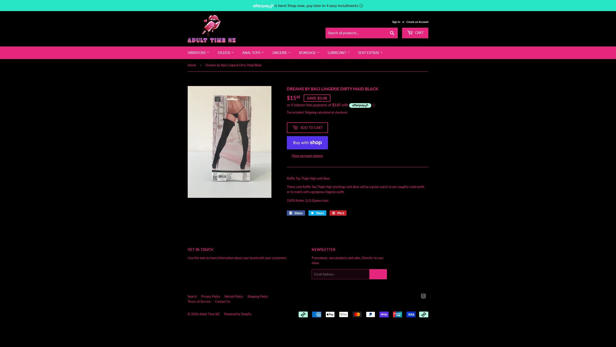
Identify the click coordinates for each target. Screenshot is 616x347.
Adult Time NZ (209, 314)
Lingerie (280, 53)
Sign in (396, 21)
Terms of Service (199, 301)
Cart (419, 33)
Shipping (310, 112)
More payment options (307, 156)
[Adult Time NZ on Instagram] (423, 297)
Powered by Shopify (237, 314)
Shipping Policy (258, 296)
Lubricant (337, 53)
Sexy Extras (369, 53)
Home (192, 65)
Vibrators (197, 53)
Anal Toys (251, 53)
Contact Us (222, 301)
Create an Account (417, 21)
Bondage (308, 53)
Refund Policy (234, 296)
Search (192, 296)
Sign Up (378, 274)
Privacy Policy (210, 296)
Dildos (224, 53)
